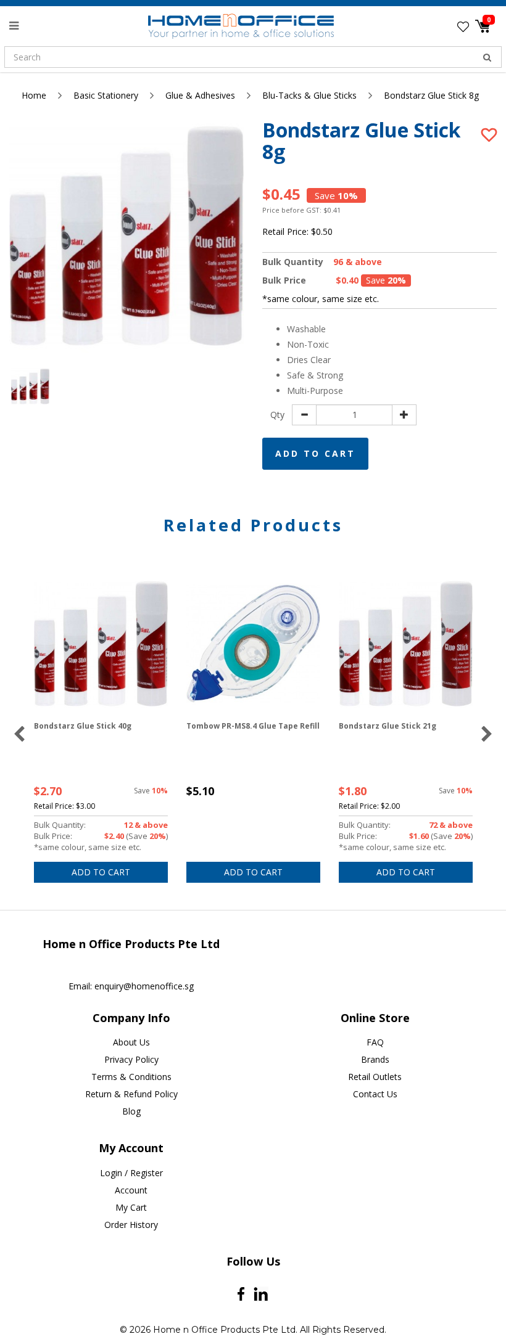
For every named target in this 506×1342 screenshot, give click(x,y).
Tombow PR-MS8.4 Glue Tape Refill (253, 726)
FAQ (375, 1042)
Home (34, 95)
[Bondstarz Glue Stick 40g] (101, 644)
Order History (131, 1224)
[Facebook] (241, 1294)
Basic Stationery (105, 95)
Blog (131, 1111)
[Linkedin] (260, 1294)
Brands (375, 1059)
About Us (131, 1042)
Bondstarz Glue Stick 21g (387, 726)
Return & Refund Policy (131, 1094)
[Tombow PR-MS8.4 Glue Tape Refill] (253, 644)
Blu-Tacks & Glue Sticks (309, 95)
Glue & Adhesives (200, 95)
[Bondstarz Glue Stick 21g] (406, 644)
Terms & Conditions (131, 1076)
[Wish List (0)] (463, 26)
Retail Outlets (375, 1076)
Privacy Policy (131, 1059)
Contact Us (375, 1094)
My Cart (131, 1207)
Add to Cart (315, 453)
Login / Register (131, 1173)
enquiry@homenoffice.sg (144, 986)
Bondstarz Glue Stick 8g (431, 95)
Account (131, 1190)
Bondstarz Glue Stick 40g (82, 726)
